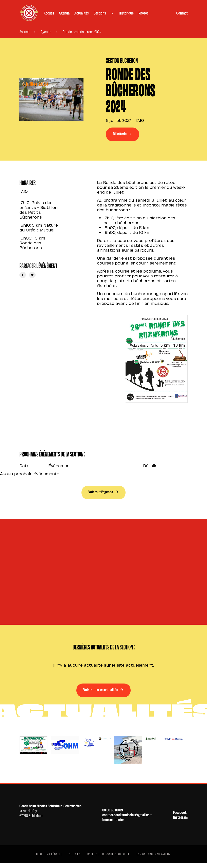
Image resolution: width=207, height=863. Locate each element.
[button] (104, 13)
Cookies (75, 854)
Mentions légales (49, 854)
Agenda (64, 12)
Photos (143, 12)
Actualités (81, 12)
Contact (182, 12)
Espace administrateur (153, 854)
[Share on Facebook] (22, 275)
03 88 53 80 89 (112, 809)
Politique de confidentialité (108, 854)
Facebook (180, 812)
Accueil (49, 12)
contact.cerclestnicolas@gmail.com (127, 814)
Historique (126, 12)
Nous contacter (113, 819)
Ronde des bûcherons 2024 (82, 31)
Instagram (180, 817)
